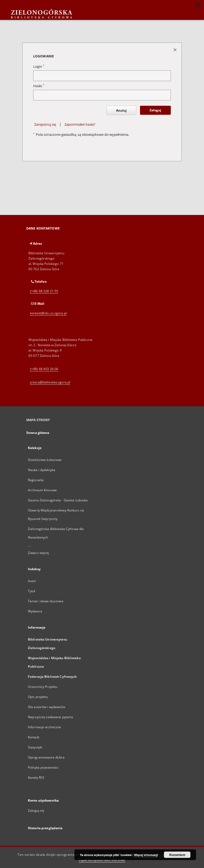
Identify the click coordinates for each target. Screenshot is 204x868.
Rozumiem (177, 854)
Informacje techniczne (44, 727)
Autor (32, 581)
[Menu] (198, 4)
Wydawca (35, 611)
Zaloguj (155, 110)
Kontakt (33, 737)
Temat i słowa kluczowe (45, 601)
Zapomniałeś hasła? (80, 124)
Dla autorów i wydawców (46, 707)
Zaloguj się (36, 810)
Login (38, 66)
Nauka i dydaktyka (41, 470)
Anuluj (121, 110)
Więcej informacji (146, 855)
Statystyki (35, 747)
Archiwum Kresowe (42, 490)
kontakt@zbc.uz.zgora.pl (48, 313)
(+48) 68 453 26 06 (44, 369)
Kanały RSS (36, 777)
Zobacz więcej (38, 553)
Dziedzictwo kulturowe (45, 460)
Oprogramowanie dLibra (46, 757)
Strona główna (37, 432)
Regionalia (36, 480)
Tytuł (31, 591)
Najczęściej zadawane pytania (50, 717)
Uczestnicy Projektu (42, 686)
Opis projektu (38, 697)
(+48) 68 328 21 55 (44, 291)
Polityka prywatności (43, 767)
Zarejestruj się (45, 124)
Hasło (38, 86)
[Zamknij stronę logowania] (175, 50)
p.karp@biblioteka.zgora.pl (50, 382)
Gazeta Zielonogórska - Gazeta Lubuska (58, 500)
